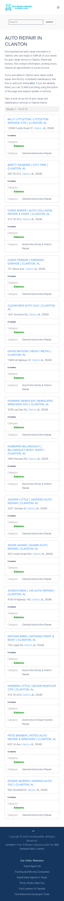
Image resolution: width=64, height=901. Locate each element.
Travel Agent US (32, 866)
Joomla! (9, 844)
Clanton (38, 128)
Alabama (19, 145)
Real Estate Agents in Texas (32, 877)
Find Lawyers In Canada (32, 888)
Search (49, 22)
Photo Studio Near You (32, 883)
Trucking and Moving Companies (32, 871)
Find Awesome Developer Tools (32, 894)
